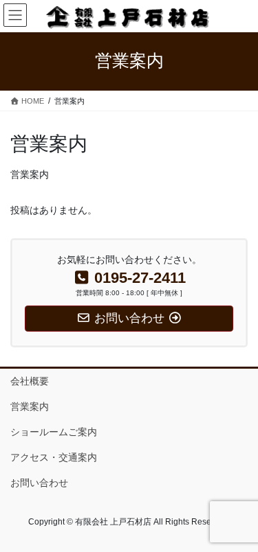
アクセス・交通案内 (53, 457)
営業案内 (29, 406)
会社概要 (29, 381)
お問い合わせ (39, 482)
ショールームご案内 (53, 431)
